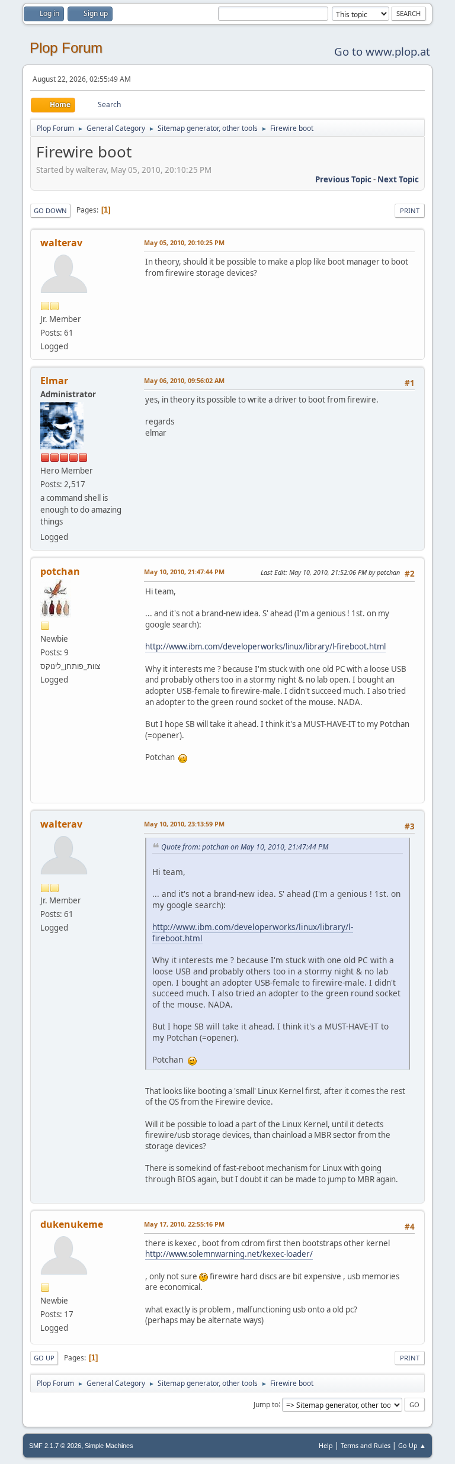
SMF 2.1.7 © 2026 (55, 1445)
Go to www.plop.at (382, 51)
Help (326, 1445)
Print (409, 210)
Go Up (44, 1357)
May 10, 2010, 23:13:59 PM (184, 823)
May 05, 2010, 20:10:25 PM (184, 242)
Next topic (398, 179)
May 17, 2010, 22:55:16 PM (184, 1224)
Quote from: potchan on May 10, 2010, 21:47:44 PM (244, 847)
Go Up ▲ (412, 1445)
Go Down (50, 210)
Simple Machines (109, 1445)
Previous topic (343, 179)
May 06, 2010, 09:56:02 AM (184, 380)
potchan (60, 571)
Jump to (266, 1404)
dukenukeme (71, 1224)
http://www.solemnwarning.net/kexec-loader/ (229, 1254)
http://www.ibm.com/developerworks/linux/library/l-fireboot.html (265, 646)
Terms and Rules (365, 1445)
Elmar (54, 380)
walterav (61, 242)
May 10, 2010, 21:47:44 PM (184, 571)
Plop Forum (66, 48)
